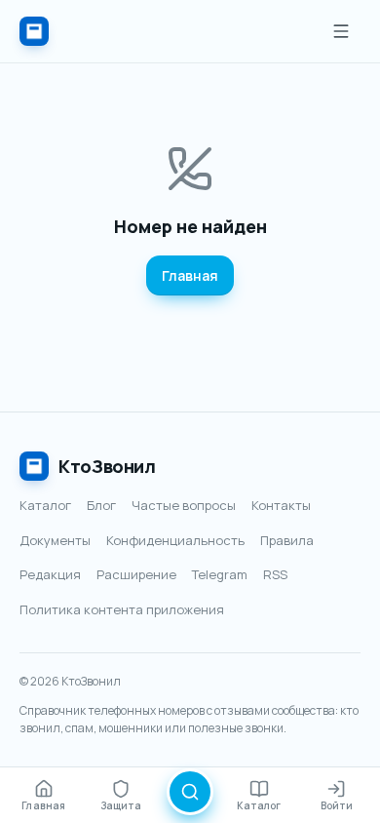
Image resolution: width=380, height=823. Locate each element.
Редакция (50, 574)
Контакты (281, 505)
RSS (275, 574)
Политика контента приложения (121, 609)
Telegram (219, 574)
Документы (55, 540)
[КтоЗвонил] (34, 31)
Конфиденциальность (175, 540)
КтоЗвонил (107, 466)
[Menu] (341, 31)
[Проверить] (190, 791)
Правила (287, 540)
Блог (101, 505)
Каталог (45, 505)
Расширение (136, 574)
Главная (190, 275)
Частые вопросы (184, 505)
